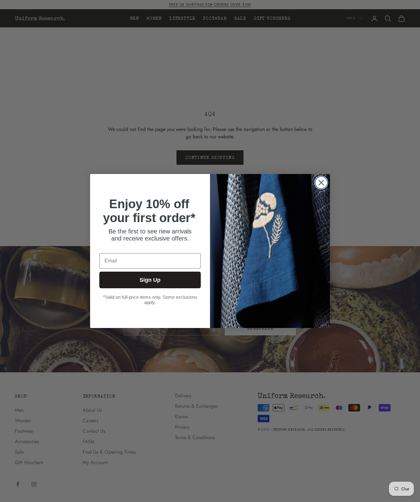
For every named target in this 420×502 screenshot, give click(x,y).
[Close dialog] (321, 182)
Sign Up (150, 280)
